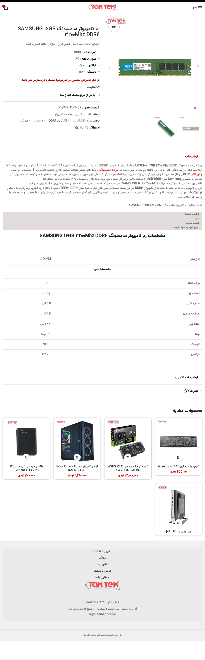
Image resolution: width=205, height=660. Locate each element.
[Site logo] (102, 7)
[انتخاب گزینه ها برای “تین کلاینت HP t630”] (178, 522)
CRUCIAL (86, 114)
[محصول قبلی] (13, 20)
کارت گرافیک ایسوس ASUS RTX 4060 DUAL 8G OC (128, 468)
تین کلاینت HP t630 (178, 531)
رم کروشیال (25, 120)
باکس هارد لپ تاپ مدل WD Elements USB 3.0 (26, 468)
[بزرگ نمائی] (195, 108)
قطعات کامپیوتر (63, 114)
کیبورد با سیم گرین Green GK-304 (178, 466)
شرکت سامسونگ (109, 170)
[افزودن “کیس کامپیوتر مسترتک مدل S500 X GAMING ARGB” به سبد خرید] (77, 457)
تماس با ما (102, 564)
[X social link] (86, 127)
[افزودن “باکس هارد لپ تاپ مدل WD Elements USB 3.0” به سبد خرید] (26, 457)
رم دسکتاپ (40, 120)
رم (76, 114)
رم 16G (66, 120)
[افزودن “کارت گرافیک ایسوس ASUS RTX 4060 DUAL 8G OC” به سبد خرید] (127, 457)
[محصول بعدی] (5, 20)
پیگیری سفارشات (102, 551)
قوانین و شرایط (102, 571)
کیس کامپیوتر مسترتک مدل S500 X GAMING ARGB (77, 468)
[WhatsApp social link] (81, 127)
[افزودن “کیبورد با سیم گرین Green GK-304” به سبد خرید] (178, 457)
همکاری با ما (102, 577)
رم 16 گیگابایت (81, 120)
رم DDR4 (54, 120)
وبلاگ (102, 558)
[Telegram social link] (76, 127)
